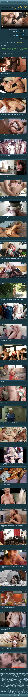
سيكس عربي (11, 678)
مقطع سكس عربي (5, 682)
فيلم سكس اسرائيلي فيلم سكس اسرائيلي (16, 677)
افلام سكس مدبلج (8, 693)
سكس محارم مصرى (23, 673)
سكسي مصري (7, 687)
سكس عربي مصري (12, 675)
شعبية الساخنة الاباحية (15, 1)
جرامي (2, 42)
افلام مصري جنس (21, 675)
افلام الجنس (3, 690)
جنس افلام (9, 691)
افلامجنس (13, 687)
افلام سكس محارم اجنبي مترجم (13, 690)
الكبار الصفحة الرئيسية (16, 695)
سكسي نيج (25, 688)
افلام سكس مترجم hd (23, 679)
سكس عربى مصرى (19, 674)
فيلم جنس (24, 1)
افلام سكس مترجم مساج (17, 686)
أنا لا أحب (14, 35)
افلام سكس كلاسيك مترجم (11, 679)
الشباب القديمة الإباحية (10, 42)
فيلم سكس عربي (11, 674)
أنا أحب (14, 31)
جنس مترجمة (24, 691)
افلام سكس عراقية (5, 684)
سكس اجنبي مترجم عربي (22, 685)
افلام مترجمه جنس (9, 680)
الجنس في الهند (16, 693)
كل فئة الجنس (5, 1)
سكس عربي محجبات (11, 685)
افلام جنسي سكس (8, 692)
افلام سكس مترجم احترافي (22, 687)
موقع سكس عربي (18, 680)
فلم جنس (5, 675)
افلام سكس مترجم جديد (17, 688)
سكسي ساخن (13, 684)
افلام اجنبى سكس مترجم (19, 692)
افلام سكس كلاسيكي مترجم (16, 676)
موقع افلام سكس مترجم (22, 684)
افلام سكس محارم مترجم (15, 681)
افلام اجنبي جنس (7, 688)
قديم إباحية (3, 45)
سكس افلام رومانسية (6, 686)
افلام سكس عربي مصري (16, 682)
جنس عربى (4, 678)
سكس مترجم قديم (16, 691)
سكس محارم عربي (13, 673)
